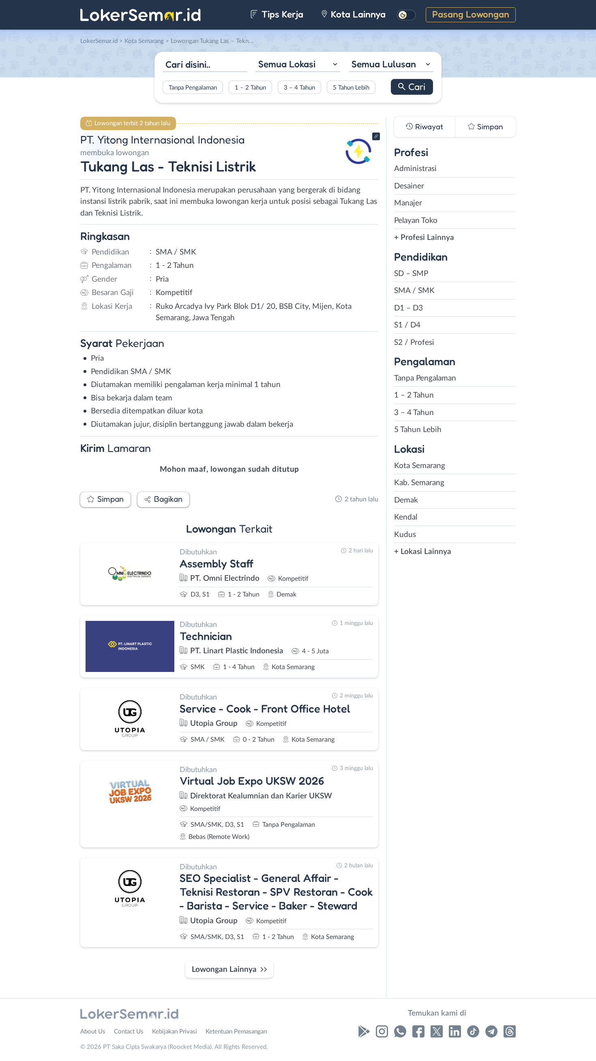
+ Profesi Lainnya (424, 238)
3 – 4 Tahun (299, 87)
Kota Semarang (419, 466)
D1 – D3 (408, 308)
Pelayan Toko (415, 221)
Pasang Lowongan (470, 14)
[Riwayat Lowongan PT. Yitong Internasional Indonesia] (358, 166)
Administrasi (415, 169)
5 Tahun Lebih (351, 87)
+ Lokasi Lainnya (422, 552)
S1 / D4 (407, 325)
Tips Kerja (281, 14)
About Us (92, 1032)
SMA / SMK (414, 291)
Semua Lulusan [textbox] (384, 63)
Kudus (405, 535)
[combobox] (297, 65)
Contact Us (129, 1032)
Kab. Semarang (419, 483)
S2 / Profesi (414, 343)
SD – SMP (411, 274)
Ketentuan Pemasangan (236, 1032)
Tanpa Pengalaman (193, 87)
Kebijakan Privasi (174, 1032)
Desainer (409, 186)
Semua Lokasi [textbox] (286, 63)
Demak (406, 500)
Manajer (408, 203)
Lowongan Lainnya (224, 969)
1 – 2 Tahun (250, 87)
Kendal (405, 517)
